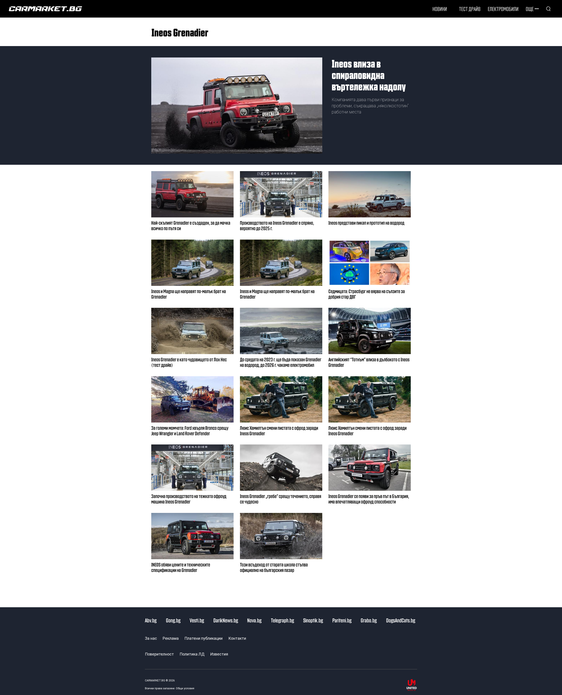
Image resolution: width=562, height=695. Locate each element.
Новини (439, 9)
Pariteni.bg (341, 620)
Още (530, 9)
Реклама (171, 638)
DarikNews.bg (225, 620)
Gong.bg (173, 620)
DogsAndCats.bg (400, 620)
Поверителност (159, 654)
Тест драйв (470, 9)
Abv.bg (151, 620)
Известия (219, 654)
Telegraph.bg (282, 620)
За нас (151, 638)
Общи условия (185, 688)
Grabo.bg (369, 620)
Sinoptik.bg (313, 620)
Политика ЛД (192, 654)
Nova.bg (254, 620)
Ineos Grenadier (179, 32)
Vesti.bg (197, 620)
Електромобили (503, 9)
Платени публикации (203, 638)
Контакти (237, 638)
